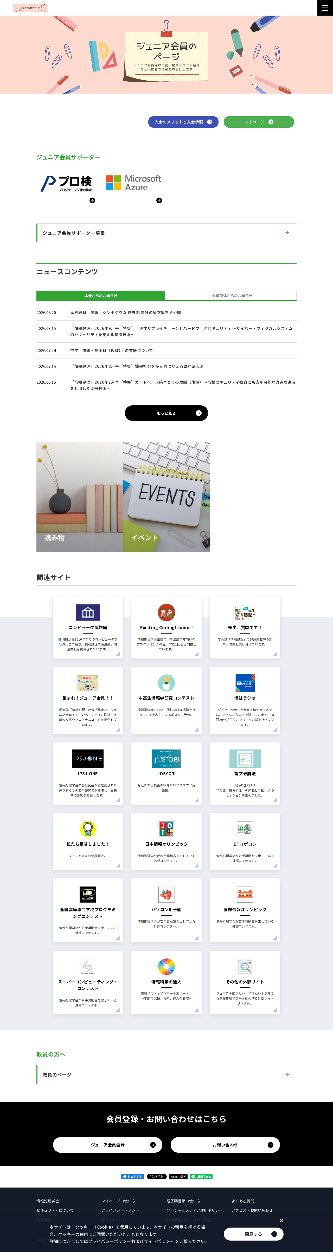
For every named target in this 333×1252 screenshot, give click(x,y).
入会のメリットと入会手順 (181, 122)
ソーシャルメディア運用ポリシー (194, 1210)
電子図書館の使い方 (183, 1200)
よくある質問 (243, 1200)
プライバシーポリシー (120, 1210)
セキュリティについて (55, 1210)
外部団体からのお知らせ (232, 295)
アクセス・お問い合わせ (252, 1210)
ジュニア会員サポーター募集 (74, 232)
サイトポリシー (159, 1241)
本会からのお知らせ (101, 295)
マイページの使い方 (118, 1200)
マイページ (256, 122)
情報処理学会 (47, 1200)
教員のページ (57, 1074)
